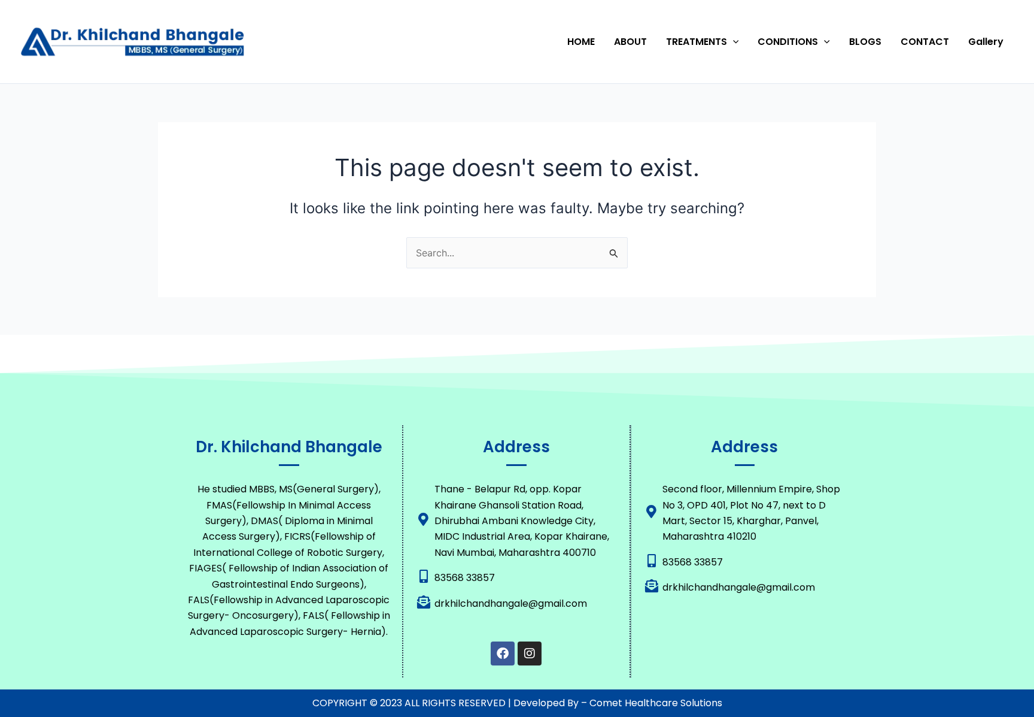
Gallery (985, 42)
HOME (581, 42)
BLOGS (865, 42)
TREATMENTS (696, 42)
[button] (733, 42)
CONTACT (925, 42)
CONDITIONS (788, 42)
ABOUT (630, 42)
